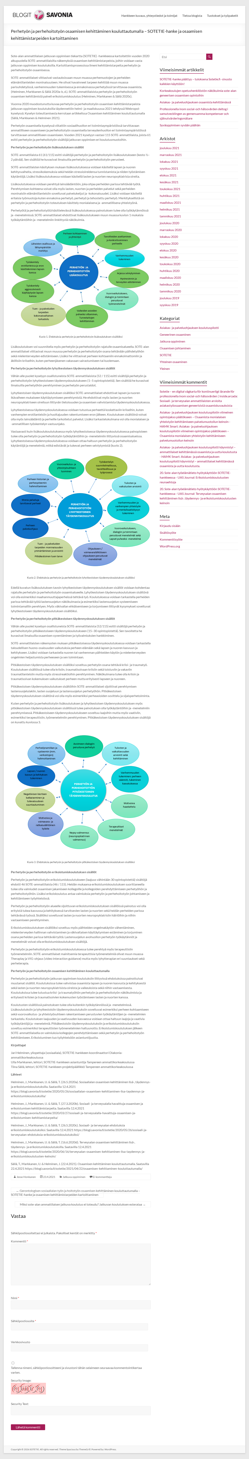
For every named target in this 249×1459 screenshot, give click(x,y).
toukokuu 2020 (170, 264)
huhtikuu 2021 (170, 195)
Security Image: (21, 1380)
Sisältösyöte (168, 532)
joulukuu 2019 (169, 298)
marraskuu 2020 (171, 230)
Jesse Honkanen (26, 1176)
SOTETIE (166, 355)
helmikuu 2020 (170, 284)
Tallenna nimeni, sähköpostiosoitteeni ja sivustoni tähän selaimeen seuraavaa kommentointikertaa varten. (76, 1370)
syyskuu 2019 (169, 305)
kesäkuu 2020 (169, 257)
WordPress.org (170, 546)
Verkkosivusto (20, 1342)
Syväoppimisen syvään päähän (180, 125)
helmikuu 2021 (170, 209)
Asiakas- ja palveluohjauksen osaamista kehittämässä (195, 102)
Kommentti (19, 1241)
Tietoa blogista (192, 15)
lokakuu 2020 (169, 236)
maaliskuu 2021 (170, 202)
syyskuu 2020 (169, 243)
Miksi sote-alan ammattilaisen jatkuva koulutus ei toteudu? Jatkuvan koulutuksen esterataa (83, 1204)
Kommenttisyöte (171, 539)
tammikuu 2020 (170, 291)
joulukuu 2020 (169, 223)
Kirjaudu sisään (170, 526)
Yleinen (165, 368)
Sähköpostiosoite (23, 1321)
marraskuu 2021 (171, 155)
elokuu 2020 (168, 250)
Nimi (15, 1298)
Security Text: (20, 1404)
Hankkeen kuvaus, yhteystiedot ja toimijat (149, 15)
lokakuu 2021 (169, 161)
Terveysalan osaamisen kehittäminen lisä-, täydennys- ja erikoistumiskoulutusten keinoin (198, 498)
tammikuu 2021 (170, 216)
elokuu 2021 (168, 175)
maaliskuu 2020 (170, 277)
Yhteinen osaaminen (173, 362)
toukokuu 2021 (170, 189)
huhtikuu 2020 (170, 271)
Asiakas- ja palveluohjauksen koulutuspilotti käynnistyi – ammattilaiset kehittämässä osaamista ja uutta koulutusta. (197, 461)
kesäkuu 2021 (169, 182)
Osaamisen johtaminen (175, 348)
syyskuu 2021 (169, 168)
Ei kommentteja (102, 1176)
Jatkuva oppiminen (74, 1176)
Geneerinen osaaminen (175, 334)
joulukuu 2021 (169, 148)
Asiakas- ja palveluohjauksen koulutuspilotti (189, 327)
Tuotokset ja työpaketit (222, 15)
